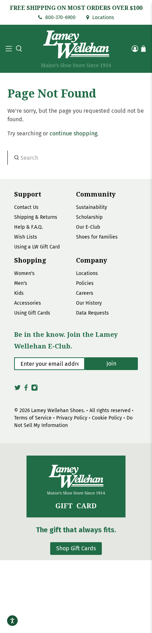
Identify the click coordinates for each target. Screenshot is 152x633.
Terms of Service (33, 418)
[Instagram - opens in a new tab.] (34, 389)
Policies (85, 283)
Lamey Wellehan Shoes (57, 411)
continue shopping (73, 133)
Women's (24, 273)
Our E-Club (88, 227)
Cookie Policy (107, 418)
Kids (19, 293)
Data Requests (92, 313)
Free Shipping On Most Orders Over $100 (76, 8)
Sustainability (91, 207)
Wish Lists (25, 237)
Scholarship (89, 217)
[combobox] (76, 158)
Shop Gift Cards (76, 548)
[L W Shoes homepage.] (76, 49)
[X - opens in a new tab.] (17, 389)
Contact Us (26, 207)
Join (111, 363)
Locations (102, 17)
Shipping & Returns (35, 217)
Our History (89, 303)
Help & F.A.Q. (28, 227)
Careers (84, 293)
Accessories (27, 303)
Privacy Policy (71, 418)
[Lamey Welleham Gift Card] (76, 486)
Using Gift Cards (32, 313)
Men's (20, 283)
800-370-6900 (60, 17)
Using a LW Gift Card (37, 247)
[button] (18, 49)
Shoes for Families (97, 237)
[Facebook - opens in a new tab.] (26, 389)
